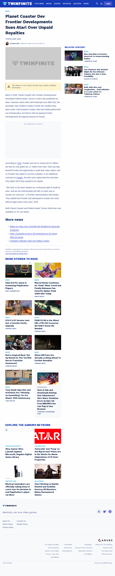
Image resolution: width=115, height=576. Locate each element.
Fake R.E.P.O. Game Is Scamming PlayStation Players (17, 285)
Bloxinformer (107, 554)
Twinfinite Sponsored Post (46, 413)
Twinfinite (68, 544)
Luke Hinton (10, 401)
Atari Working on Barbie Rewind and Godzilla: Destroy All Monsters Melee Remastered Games (47, 489)
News (49, 3)
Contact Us (21, 521)
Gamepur (88, 544)
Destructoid (107, 548)
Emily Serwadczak (12, 291)
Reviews (67, 3)
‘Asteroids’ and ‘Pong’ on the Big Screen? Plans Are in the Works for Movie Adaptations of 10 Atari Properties (48, 454)
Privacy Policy (8, 527)
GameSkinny (67, 551)
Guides (57, 3)
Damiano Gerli (10, 328)
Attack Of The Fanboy (103, 544)
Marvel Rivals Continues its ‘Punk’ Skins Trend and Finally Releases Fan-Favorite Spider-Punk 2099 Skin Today (48, 288)
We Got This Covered (83, 548)
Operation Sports (85, 551)
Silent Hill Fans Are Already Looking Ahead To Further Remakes (48, 358)
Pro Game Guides (52, 544)
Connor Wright (11, 366)
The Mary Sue (107, 551)
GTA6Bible (55, 557)
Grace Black (39, 296)
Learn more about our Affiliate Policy (16, 253)
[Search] (97, 3)
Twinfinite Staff (90, 61)
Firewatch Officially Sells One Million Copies (29, 241)
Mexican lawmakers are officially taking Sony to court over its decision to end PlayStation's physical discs (18, 489)
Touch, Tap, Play (52, 554)
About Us (6, 521)
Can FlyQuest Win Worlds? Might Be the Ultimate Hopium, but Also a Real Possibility (96, 72)
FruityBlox (88, 554)
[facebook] (110, 511)
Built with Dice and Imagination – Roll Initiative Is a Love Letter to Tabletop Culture (96, 90)
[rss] (99, 511)
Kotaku (20, 177)
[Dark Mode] (101, 3)
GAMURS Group (107, 563)
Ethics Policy (8, 524)
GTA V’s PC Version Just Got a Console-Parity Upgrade (17, 323)
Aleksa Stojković (91, 79)
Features (39, 3)
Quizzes (77, 3)
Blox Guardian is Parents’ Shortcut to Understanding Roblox (96, 56)
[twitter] (104, 511)
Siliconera (68, 548)
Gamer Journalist (52, 551)
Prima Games (53, 548)
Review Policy (22, 524)
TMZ (19, 163)
